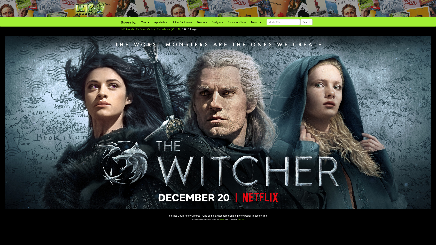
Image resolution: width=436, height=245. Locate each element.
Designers (217, 22)
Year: (144, 22)
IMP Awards (127, 29)
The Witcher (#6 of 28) (169, 29)
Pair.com (241, 219)
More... (255, 22)
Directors (202, 22)
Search (306, 22)
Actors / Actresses (182, 22)
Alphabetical (160, 22)
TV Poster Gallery (145, 29)
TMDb (221, 219)
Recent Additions (237, 22)
